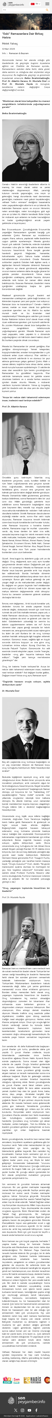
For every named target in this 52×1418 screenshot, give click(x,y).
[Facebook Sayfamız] (36, 1410)
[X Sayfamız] (15, 1410)
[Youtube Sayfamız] (29, 1410)
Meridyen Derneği (11, 1416)
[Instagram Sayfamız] (22, 1410)
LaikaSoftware (42, 1416)
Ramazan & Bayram (19, 53)
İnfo (4, 53)
